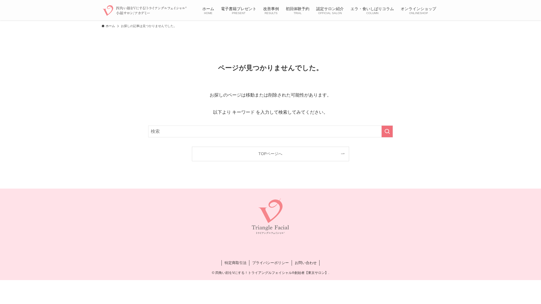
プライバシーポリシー (270, 263)
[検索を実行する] (387, 131)
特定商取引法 (236, 263)
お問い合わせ (306, 263)
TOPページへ (270, 153)
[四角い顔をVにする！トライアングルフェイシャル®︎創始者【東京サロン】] (144, 10)
